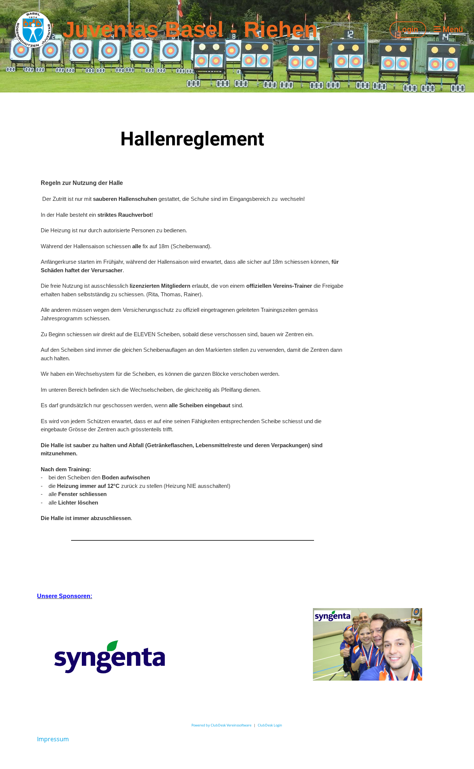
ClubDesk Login (270, 725)
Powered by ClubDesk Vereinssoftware (221, 725)
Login (408, 29)
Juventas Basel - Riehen (190, 29)
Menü (452, 29)
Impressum (53, 739)
